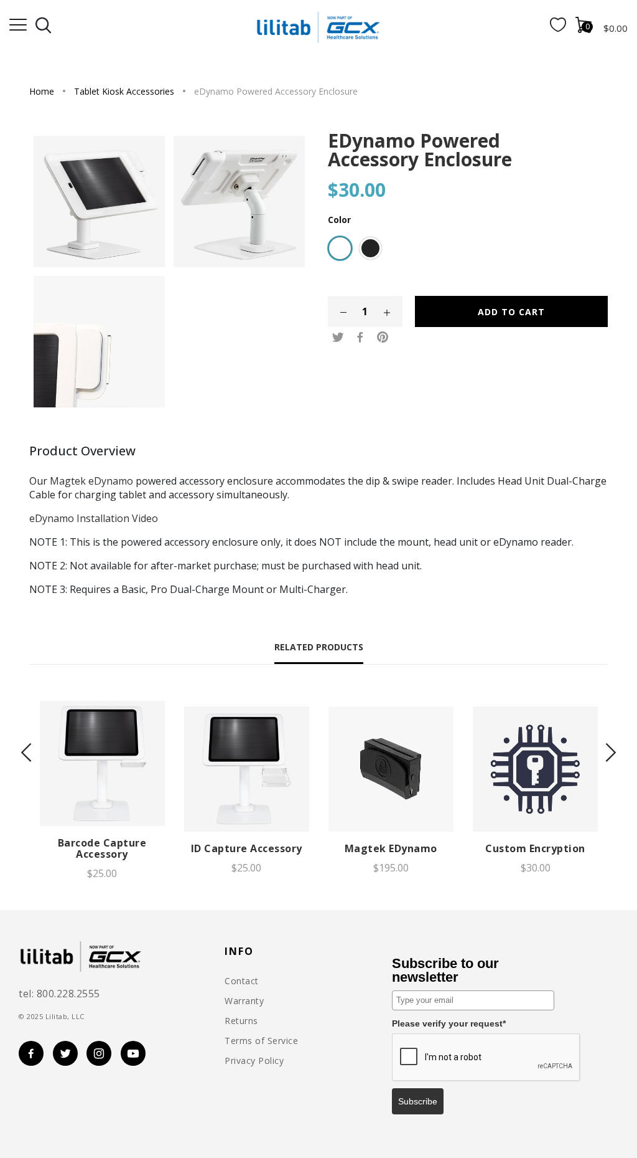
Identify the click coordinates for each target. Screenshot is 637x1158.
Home (41, 91)
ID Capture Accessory (246, 848)
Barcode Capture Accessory (102, 848)
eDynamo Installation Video (93, 518)
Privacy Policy (254, 1061)
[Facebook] (360, 337)
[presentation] (26, 753)
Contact (242, 981)
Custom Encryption (535, 848)
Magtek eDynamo (91, 481)
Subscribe (417, 1101)
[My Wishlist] (558, 28)
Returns (241, 1021)
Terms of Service (261, 1041)
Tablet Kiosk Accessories (124, 91)
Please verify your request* (449, 1023)
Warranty (244, 1001)
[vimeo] (383, 337)
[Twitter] (338, 337)
